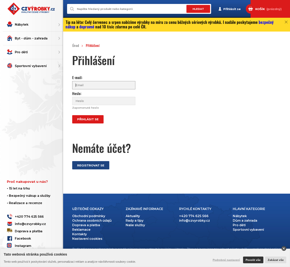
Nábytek (21, 24)
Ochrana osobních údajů (92, 220)
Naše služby (135, 225)
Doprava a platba (28, 231)
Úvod (75, 45)
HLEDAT (198, 8)
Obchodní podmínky (88, 216)
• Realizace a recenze (24, 203)
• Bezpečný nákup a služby (29, 196)
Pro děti (21, 52)
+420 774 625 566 (29, 216)
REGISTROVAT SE (90, 165)
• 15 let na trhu (18, 188)
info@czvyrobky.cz (30, 224)
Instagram (23, 246)
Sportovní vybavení (31, 66)
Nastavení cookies (87, 239)
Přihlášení (92, 45)
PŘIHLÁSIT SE (88, 119)
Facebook (23, 238)
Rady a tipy (134, 220)
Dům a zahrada (245, 220)
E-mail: (77, 77)
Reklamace (81, 230)
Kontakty (79, 234)
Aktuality (133, 216)
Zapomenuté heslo (85, 107)
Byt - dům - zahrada (31, 38)
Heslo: (76, 93)
